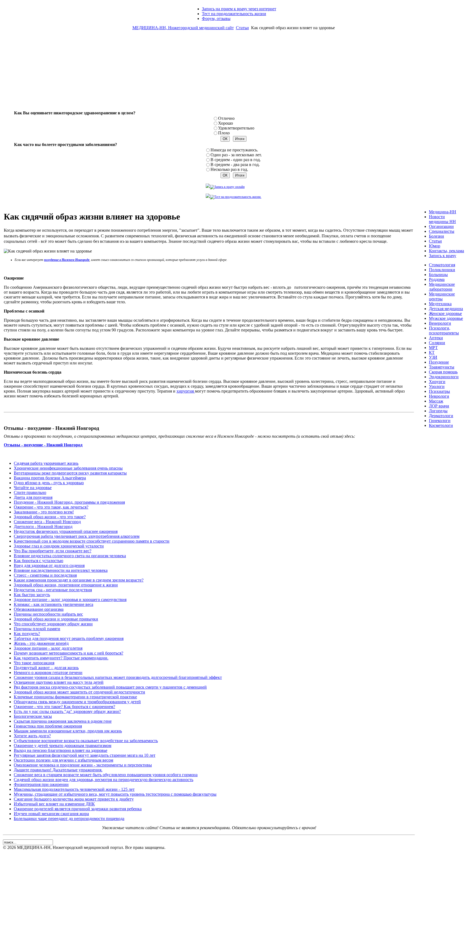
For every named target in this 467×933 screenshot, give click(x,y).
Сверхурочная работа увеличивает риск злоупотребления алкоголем (76, 536)
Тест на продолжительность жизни (234, 13)
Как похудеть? (27, 633)
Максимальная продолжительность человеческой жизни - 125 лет (74, 789)
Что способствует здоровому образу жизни (53, 624)
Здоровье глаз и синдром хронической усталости (59, 546)
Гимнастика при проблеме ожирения (48, 726)
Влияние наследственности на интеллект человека (61, 570)
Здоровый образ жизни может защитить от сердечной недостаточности (79, 692)
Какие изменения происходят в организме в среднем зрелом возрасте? (79, 580)
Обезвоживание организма (39, 609)
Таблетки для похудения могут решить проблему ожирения (69, 638)
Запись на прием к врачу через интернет (239, 8)
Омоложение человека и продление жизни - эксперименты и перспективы (83, 765)
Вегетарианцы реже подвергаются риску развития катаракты (70, 473)
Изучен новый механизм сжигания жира (51, 813)
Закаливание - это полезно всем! (44, 512)
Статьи (242, 27)
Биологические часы (33, 716)
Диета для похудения (33, 497)
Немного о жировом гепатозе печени (48, 672)
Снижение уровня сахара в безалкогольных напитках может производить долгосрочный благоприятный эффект (118, 677)
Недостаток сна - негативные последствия (53, 589)
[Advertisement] (233, 72)
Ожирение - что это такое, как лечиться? (51, 507)
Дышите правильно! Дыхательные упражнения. (58, 770)
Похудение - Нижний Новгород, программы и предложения (69, 502)
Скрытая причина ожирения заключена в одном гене (63, 721)
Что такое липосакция (34, 662)
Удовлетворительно (236, 128)
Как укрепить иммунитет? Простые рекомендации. (61, 658)
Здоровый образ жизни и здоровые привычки (56, 619)
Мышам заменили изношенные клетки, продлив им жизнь (68, 731)
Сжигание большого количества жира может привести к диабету (74, 799)
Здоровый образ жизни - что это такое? (50, 516)
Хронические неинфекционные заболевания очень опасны (68, 468)
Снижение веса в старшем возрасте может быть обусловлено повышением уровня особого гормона (106, 774)
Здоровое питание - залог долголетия (48, 648)
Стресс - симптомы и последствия (45, 575)
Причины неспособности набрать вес (48, 614)
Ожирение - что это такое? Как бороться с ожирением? (64, 706)
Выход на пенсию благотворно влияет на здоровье (60, 750)
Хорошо (225, 123)
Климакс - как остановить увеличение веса (53, 604)
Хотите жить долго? (32, 735)
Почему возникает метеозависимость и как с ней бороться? (68, 653)
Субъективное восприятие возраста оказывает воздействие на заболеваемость (86, 740)
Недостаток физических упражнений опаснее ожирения (66, 531)
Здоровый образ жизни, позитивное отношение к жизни (66, 585)
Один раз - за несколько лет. (236, 154)
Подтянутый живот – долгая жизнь (46, 667)
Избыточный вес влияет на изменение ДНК (54, 804)
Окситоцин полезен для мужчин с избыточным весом (63, 760)
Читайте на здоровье (33, 487)
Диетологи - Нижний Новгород (43, 526)
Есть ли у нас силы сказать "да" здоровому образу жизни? (67, 711)
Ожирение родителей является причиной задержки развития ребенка (78, 808)
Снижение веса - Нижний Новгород (47, 521)
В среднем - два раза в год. (235, 164)
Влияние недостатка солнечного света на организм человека (70, 555)
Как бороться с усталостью (38, 560)
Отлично (226, 118)
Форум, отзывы (216, 18)
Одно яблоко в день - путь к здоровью (49, 482)
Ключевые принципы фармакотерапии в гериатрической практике (75, 697)
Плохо (224, 133)
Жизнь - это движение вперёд (41, 643)
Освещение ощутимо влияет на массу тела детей (59, 682)
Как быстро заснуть (32, 594)
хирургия (185, 391)
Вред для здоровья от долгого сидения (49, 565)
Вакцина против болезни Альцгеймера (50, 478)
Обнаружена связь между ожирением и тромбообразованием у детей (77, 701)
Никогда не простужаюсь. (234, 150)
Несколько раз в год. (229, 169)
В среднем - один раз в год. (236, 159)
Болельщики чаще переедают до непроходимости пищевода (69, 818)
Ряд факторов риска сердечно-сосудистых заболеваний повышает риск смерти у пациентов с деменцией (110, 687)
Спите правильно (30, 492)
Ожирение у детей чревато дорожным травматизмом (62, 745)
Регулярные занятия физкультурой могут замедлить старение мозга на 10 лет (84, 755)
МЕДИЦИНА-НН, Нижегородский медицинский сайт (183, 27)
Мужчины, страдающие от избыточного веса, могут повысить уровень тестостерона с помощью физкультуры (115, 794)
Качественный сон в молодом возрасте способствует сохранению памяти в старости (91, 541)
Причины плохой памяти (37, 628)
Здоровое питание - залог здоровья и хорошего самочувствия (70, 599)
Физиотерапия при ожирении (41, 784)
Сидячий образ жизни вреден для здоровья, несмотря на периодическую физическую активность (103, 779)
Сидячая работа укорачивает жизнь (46, 463)
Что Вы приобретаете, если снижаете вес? (52, 551)
